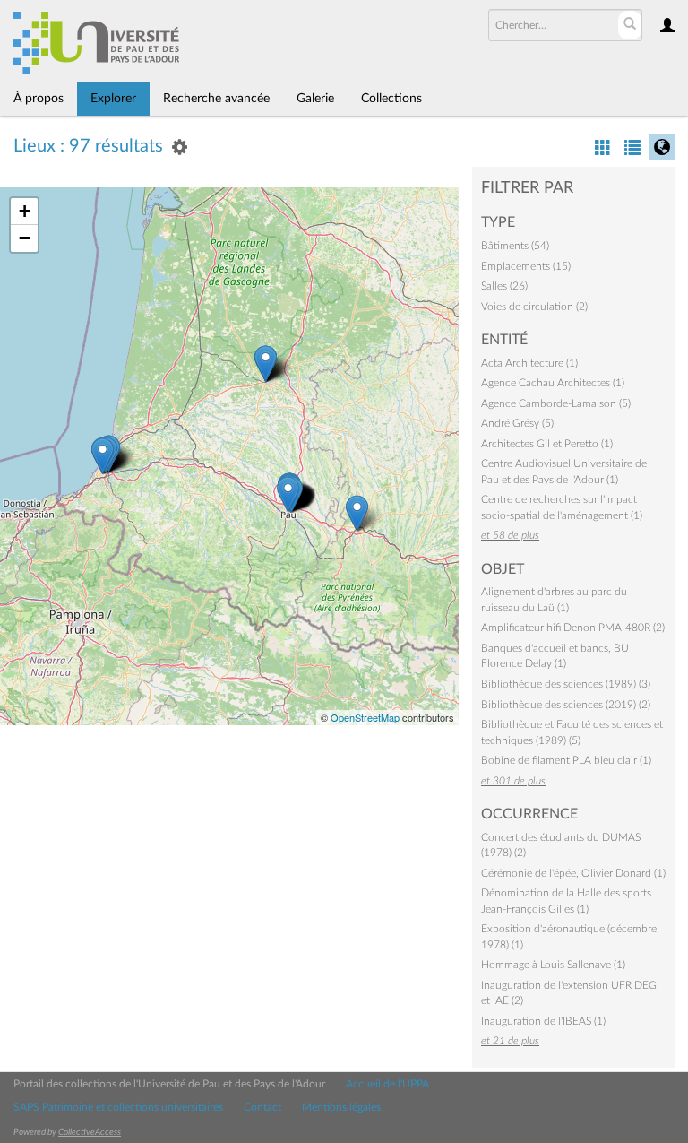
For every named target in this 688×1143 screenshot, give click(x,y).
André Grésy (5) (517, 423)
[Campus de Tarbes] (357, 513)
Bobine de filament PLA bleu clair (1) (566, 760)
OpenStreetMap (365, 717)
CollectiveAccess (89, 1132)
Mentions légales (341, 1107)
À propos (38, 98)
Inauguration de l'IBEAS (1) (543, 1021)
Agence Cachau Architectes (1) (552, 382)
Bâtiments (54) (515, 245)
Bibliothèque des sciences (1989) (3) (565, 684)
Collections (391, 98)
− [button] (24, 238)
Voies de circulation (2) (534, 306)
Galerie (315, 98)
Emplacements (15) (526, 266)
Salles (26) (504, 286)
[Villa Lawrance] (288, 494)
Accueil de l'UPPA (387, 1083)
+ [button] (24, 211)
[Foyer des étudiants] (265, 363)
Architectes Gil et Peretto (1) (547, 443)
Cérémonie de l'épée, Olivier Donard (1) (573, 873)
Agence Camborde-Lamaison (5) (556, 403)
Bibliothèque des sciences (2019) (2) (565, 704)
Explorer (113, 98)
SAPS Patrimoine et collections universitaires (118, 1107)
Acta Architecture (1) (529, 363)
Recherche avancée (216, 98)
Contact (262, 1107)
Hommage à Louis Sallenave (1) (553, 964)
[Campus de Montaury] (102, 455)
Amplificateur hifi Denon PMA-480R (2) (573, 627)
